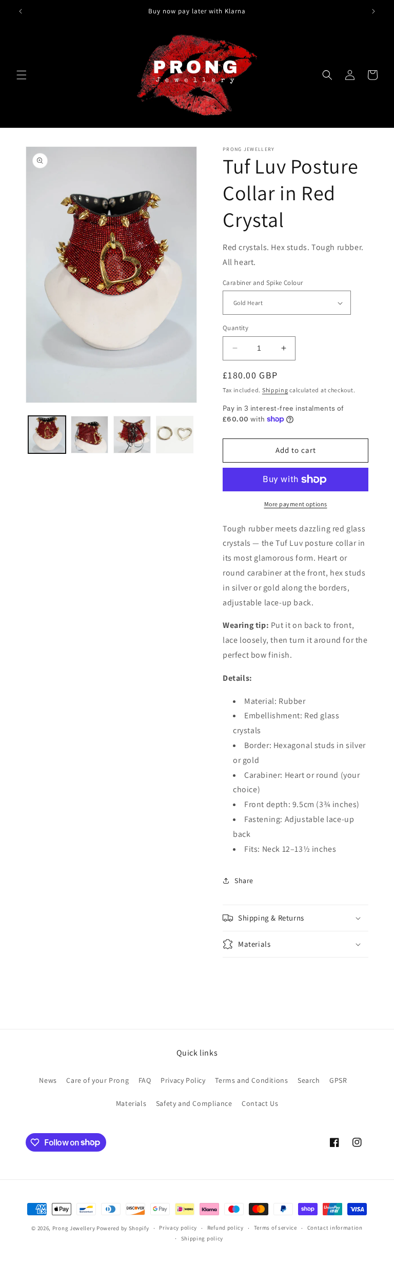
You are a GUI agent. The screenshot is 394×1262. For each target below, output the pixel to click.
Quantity (235, 327)
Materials (131, 1103)
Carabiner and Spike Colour (263, 282)
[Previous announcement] (20, 11)
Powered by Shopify (122, 1228)
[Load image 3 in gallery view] (132, 434)
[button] (21, 75)
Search (309, 1080)
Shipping (275, 390)
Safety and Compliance (194, 1103)
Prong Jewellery (73, 1228)
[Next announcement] (373, 11)
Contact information (335, 1227)
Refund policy (225, 1227)
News (47, 1080)
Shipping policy (202, 1238)
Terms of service (275, 1227)
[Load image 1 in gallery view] (47, 434)
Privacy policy (178, 1227)
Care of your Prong (97, 1080)
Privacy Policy (183, 1080)
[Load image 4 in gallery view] (174, 434)
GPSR (338, 1080)
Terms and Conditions (251, 1080)
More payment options (295, 504)
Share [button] (243, 880)
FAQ (145, 1080)
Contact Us (260, 1103)
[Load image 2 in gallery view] (89, 434)
